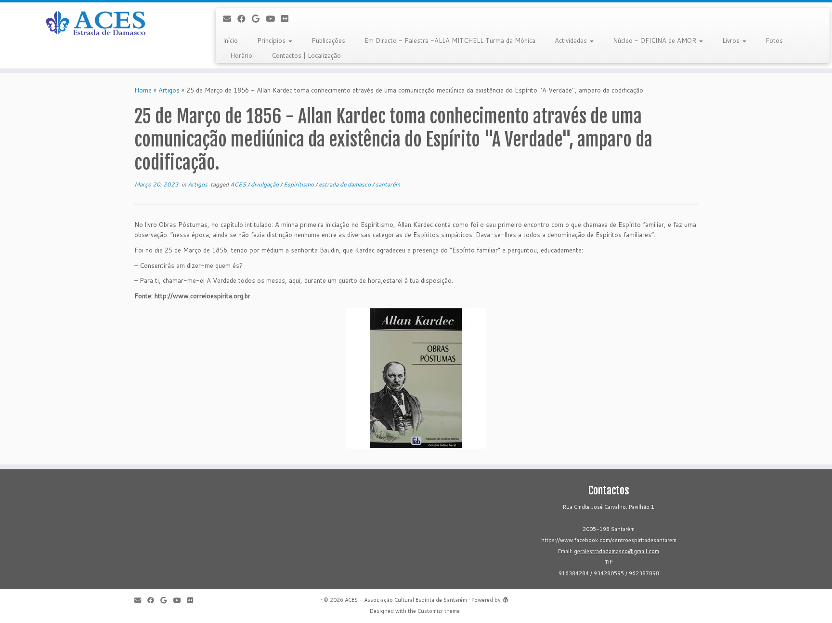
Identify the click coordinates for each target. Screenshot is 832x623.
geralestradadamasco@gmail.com (616, 551)
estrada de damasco (345, 184)
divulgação (265, 184)
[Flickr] (288, 18)
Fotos (774, 40)
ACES (238, 184)
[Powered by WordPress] (505, 598)
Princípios (272, 40)
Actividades (572, 40)
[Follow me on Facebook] (244, 18)
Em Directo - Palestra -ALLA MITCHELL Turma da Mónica (449, 40)
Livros (731, 40)
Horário (241, 55)
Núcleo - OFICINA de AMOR (655, 40)
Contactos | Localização (306, 55)
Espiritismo (299, 184)
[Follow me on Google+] (259, 18)
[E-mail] (230, 18)
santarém (388, 184)
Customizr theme (438, 611)
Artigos (169, 90)
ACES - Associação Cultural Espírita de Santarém (406, 600)
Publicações (328, 40)
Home (143, 90)
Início (230, 40)
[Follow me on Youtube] (273, 18)
